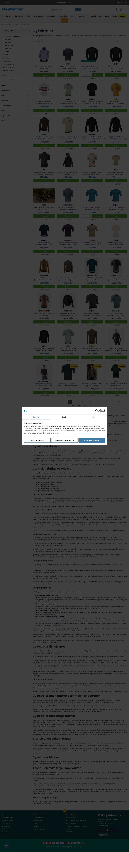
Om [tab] (93, 417)
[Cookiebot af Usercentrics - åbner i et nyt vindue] (96, 410)
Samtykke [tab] (36, 417)
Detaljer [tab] (64, 417)
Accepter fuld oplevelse (91, 440)
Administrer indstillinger (63, 440)
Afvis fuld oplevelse (37, 440)
